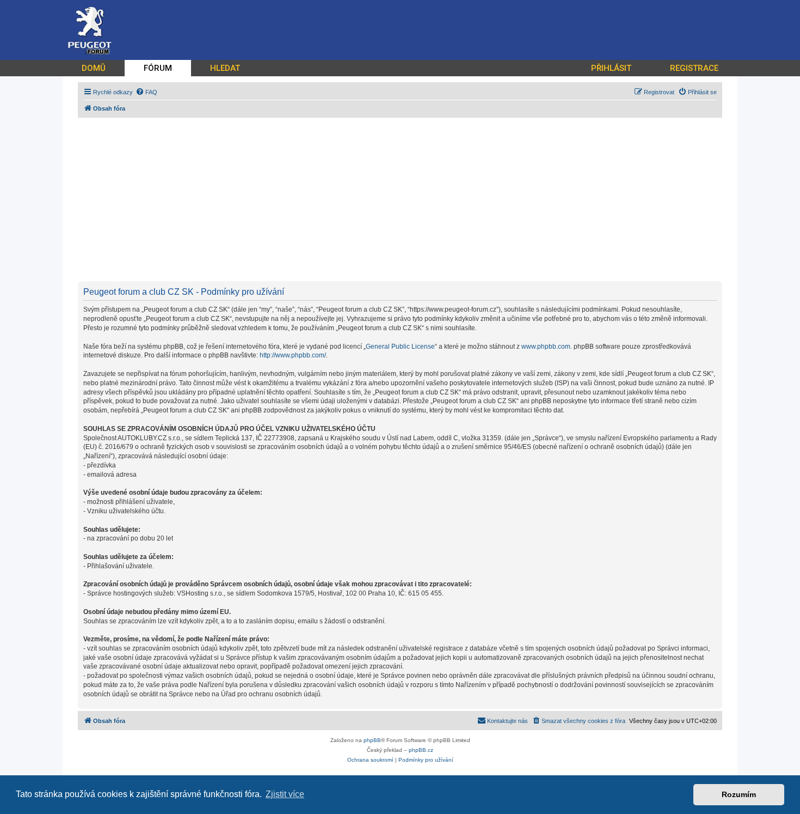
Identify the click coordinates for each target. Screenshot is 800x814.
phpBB (372, 740)
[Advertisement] (404, 199)
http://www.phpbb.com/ (293, 355)
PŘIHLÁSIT (611, 68)
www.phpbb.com (545, 346)
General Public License (400, 346)
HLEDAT (225, 68)
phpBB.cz (421, 750)
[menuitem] (146, 92)
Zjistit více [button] (285, 794)
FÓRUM (158, 68)
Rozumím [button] (739, 794)
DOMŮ (94, 68)
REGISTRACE (694, 68)
